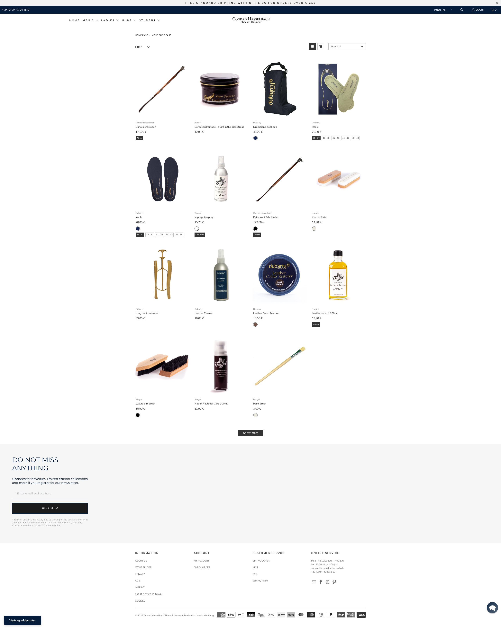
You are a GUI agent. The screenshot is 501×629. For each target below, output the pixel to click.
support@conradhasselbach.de (327, 568)
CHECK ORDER (202, 567)
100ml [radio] (316, 324)
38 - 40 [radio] (326, 138)
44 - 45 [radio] (345, 138)
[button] (91, 20)
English (440, 10)
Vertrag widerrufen (22, 620)
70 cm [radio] (139, 138)
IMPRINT (139, 587)
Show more (250, 433)
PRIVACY (140, 574)
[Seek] (461, 9)
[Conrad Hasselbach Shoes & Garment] (251, 20)
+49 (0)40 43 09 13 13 (16, 9)
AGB (137, 580)
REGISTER (50, 508)
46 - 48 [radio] (355, 138)
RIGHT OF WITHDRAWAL (149, 594)
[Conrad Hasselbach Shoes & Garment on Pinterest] (334, 582)
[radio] (255, 138)
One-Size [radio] (200, 234)
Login (480, 9)
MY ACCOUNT (201, 560)
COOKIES (140, 600)
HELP (255, 567)
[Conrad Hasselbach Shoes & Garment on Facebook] (321, 582)
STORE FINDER (143, 567)
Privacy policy (71, 522)
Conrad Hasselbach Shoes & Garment (163, 615)
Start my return (260, 580)
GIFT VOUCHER (260, 560)
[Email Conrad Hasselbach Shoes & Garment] (314, 582)
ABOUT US (141, 560)
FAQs (255, 574)
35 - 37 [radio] (316, 138)
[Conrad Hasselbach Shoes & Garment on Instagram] (328, 582)
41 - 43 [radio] (335, 138)
